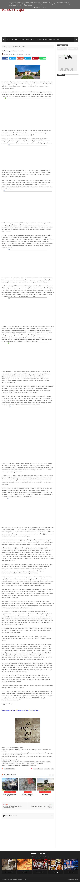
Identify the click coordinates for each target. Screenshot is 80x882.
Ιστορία (24, 872)
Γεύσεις (55, 872)
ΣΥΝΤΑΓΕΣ (33, 39)
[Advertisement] (40, 26)
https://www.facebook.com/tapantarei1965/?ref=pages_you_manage (73, 49)
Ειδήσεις (71, 872)
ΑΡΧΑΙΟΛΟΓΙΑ (15, 39)
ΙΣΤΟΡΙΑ (22, 39)
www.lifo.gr (8, 704)
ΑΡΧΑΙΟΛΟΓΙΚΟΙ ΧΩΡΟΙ (19, 46)
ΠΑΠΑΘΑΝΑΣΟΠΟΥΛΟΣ (42, 39)
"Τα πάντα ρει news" (17, 879)
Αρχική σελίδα (7, 46)
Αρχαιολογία (8, 872)
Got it (44, 7)
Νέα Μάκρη (34, 794)
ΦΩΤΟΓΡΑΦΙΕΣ (52, 39)
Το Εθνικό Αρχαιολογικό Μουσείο (13, 51)
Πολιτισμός (40, 872)
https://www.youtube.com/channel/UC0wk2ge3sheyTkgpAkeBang (62, 49)
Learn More (37, 7)
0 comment (27, 54)
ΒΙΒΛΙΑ (27, 39)
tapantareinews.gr (73, 879)
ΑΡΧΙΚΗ (8, 39)
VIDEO (58, 39)
